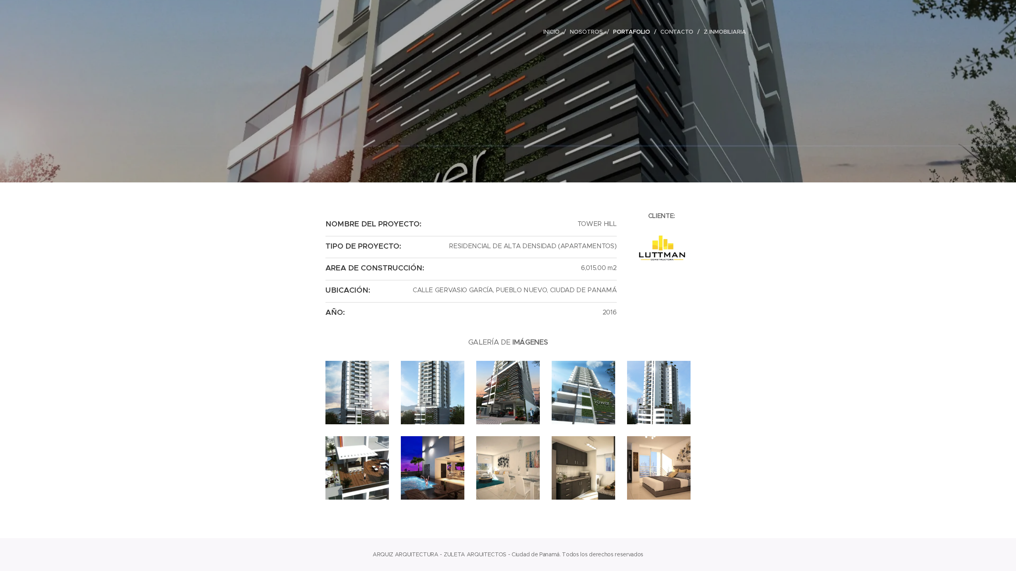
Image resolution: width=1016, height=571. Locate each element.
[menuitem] (553, 32)
